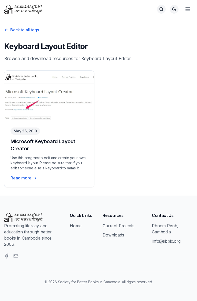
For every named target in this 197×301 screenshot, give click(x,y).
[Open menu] (188, 9)
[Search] (161, 9)
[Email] (15, 256)
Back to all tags (24, 29)
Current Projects (118, 225)
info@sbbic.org (166, 241)
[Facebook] (6, 256)
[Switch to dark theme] (174, 9)
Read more (21, 177)
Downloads (113, 235)
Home (75, 225)
